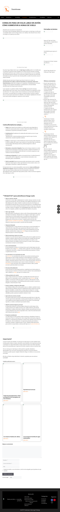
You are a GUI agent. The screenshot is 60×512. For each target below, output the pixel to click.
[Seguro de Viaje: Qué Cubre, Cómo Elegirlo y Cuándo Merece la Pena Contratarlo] (48, 31)
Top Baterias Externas (29, 389)
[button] (58, 17)
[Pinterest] (58, 212)
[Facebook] (58, 206)
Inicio (2, 17)
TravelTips (24, 17)
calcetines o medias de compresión (15, 220)
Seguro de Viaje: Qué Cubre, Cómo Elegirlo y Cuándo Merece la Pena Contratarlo (51, 42)
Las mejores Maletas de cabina (11, 436)
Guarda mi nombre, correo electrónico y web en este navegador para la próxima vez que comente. (22, 470)
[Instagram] (58, 209)
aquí (19, 312)
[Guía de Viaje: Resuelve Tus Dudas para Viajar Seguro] (48, 64)
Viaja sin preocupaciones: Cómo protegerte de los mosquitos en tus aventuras (12, 397)
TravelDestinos (32, 17)
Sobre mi (49, 17)
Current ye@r (5, 477)
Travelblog (17, 17)
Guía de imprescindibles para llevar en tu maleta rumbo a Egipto (50, 135)
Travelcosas (15, 9)
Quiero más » (5, 400)
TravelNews (42, 17)
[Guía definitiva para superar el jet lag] (48, 45)
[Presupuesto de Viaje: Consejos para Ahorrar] (48, 54)
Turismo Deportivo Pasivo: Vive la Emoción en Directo (49, 120)
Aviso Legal (32, 510)
